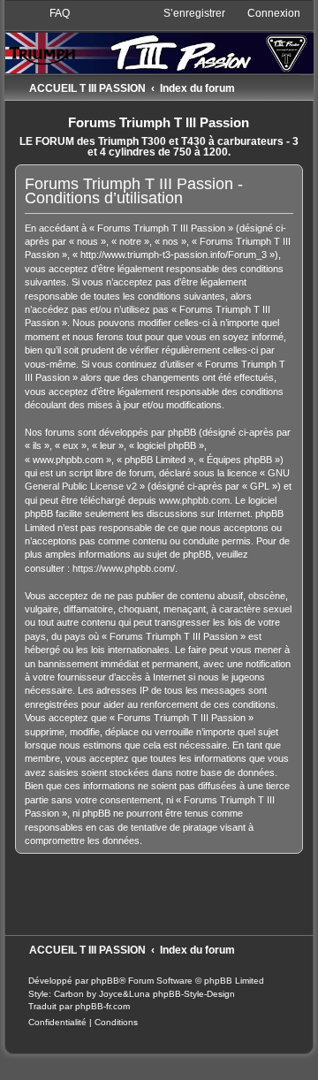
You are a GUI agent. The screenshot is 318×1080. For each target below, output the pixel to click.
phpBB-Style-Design (194, 994)
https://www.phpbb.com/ (123, 568)
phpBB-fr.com (102, 1006)
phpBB (105, 980)
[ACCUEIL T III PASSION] (159, 39)
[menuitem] (52, 13)
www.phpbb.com (194, 500)
